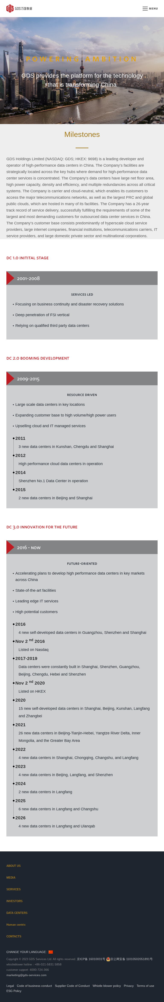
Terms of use (145, 985)
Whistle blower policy (107, 985)
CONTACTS (13, 936)
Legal (10, 985)
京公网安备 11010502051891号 (131, 959)
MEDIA (10, 877)
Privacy (129, 985)
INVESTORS (14, 901)
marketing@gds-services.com (26, 975)
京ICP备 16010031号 (91, 959)
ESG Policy (13, 991)
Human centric (16, 924)
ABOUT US (13, 865)
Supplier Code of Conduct (72, 985)
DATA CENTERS (17, 913)
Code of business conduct (34, 985)
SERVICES (13, 889)
